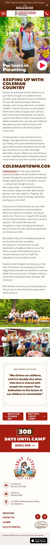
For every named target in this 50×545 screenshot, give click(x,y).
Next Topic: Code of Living (34, 416)
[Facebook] (37, 516)
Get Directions (17, 504)
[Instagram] (44, 516)
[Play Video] (42, 65)
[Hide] (47, 5)
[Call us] (47, 13)
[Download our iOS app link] (38, 540)
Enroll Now (23, 445)
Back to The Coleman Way (14, 416)
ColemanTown (10, 171)
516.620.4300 (16, 495)
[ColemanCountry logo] (25, 13)
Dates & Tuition (24, 7)
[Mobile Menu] (3, 13)
